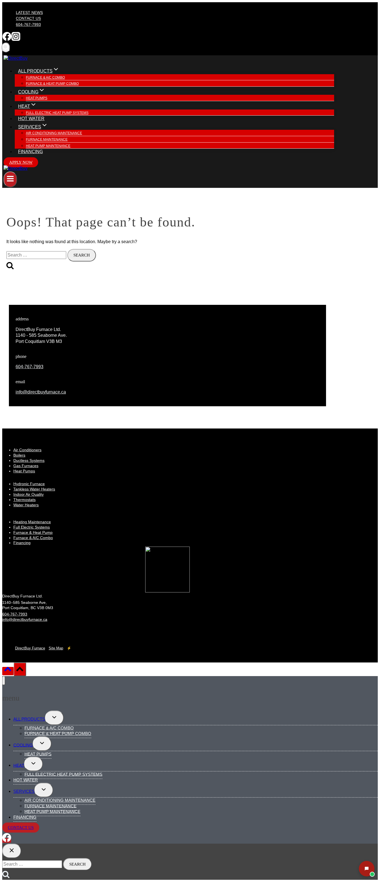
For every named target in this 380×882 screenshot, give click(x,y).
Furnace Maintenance (47, 139)
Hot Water (31, 118)
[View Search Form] (6, 48)
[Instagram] (15, 39)
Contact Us (28, 18)
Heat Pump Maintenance (48, 146)
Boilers (19, 455)
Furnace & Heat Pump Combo (52, 84)
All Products (29, 719)
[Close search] (11, 851)
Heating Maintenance (32, 522)
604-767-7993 (28, 24)
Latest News (29, 12)
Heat (18, 765)
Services (23, 791)
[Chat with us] (366, 868)
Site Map (56, 648)
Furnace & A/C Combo (45, 77)
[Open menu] (10, 179)
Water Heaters (26, 505)
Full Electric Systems (31, 527)
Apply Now (21, 162)
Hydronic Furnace (29, 484)
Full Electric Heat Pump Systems (57, 113)
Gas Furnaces (25, 466)
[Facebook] (7, 39)
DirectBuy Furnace (30, 648)
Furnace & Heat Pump (33, 532)
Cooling (23, 745)
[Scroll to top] (8, 671)
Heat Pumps (36, 98)
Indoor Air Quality (28, 494)
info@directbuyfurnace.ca (41, 392)
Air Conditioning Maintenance (54, 133)
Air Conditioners (27, 450)
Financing (30, 151)
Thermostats (24, 499)
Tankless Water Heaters (34, 489)
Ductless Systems (29, 460)
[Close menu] (3, 680)
